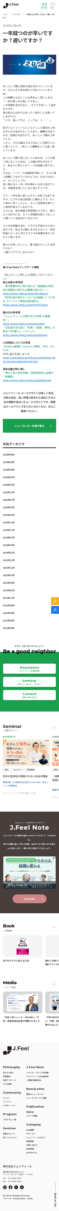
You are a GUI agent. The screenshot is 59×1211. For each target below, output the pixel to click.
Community (12, 1092)
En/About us (31, 1152)
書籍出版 (30, 1112)
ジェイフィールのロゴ (35, 1137)
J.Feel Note (35, 1067)
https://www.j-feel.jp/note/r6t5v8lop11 (25, 293)
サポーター (31, 1133)
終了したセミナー (10, 1137)
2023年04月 (8, 582)
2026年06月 (8, 462)
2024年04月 (8, 545)
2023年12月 (8, 560)
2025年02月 (8, 514)
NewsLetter (35, 1089)
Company (33, 1124)
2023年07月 (8, 575)
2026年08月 (8, 454)
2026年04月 (8, 469)
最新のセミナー (9, 1133)
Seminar (29, 682)
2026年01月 (8, 484)
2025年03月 (8, 507)
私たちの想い (8, 1072)
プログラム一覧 (9, 1119)
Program (10, 1114)
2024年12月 (8, 522)
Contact (29, 695)
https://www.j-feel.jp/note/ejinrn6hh (24, 324)
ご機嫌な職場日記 (33, 1080)
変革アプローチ (9, 1080)
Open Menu (52, 5)
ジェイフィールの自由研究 (37, 1076)
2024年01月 (8, 552)
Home (5, 14)
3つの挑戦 (7, 1083)
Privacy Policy (19, 1198)
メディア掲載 (31, 1115)
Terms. (30, 1198)
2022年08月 (8, 612)
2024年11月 (8, 530)
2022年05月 (8, 620)
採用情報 (30, 1148)
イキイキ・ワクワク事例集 (37, 1072)
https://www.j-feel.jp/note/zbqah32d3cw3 (27, 380)
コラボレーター (9, 1105)
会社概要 (30, 1130)
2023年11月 (8, 567)
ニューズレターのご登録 (36, 1097)
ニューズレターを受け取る (29, 426)
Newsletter (16, 14)
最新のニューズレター (35, 1094)
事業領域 (6, 1076)
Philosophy (11, 1067)
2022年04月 (8, 628)
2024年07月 (8, 537)
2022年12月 (8, 597)
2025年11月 (8, 492)
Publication (35, 1106)
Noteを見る (29, 898)
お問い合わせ (44, 8)
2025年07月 (8, 499)
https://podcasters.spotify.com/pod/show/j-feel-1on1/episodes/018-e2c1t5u (29, 359)
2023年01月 (8, 590)
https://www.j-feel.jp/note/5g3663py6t (25, 335)
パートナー (7, 1101)
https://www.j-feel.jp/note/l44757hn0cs (25, 305)
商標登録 (30, 1141)
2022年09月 (8, 605)
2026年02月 (8, 477)
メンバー (6, 1097)
